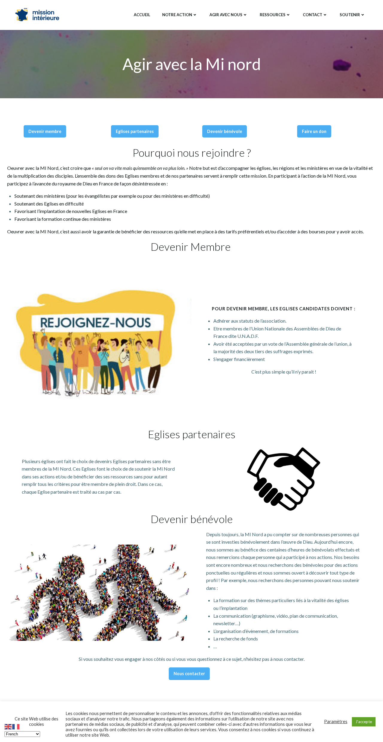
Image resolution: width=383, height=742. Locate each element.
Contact (312, 14)
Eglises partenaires (135, 131)
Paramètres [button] (335, 721)
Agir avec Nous (225, 14)
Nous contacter (189, 673)
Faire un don (314, 131)
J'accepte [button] (363, 721)
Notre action (177, 14)
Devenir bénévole (224, 131)
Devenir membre (44, 131)
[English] (8, 726)
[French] (16, 726)
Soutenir (350, 14)
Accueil (142, 14)
